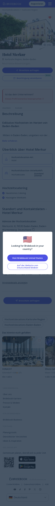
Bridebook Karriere (12, 398)
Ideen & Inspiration (12, 440)
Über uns (7, 394)
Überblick (6, 108)
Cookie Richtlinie (13, 484)
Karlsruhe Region (14, 59)
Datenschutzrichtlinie (32, 484)
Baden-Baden (29, 59)
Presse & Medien (11, 402)
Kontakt (18, 108)
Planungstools (9, 432)
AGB (47, 484)
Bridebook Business (12, 419)
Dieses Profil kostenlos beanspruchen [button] (23, 98)
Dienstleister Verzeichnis (15, 436)
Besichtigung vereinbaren (29, 78)
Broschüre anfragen (29, 70)
